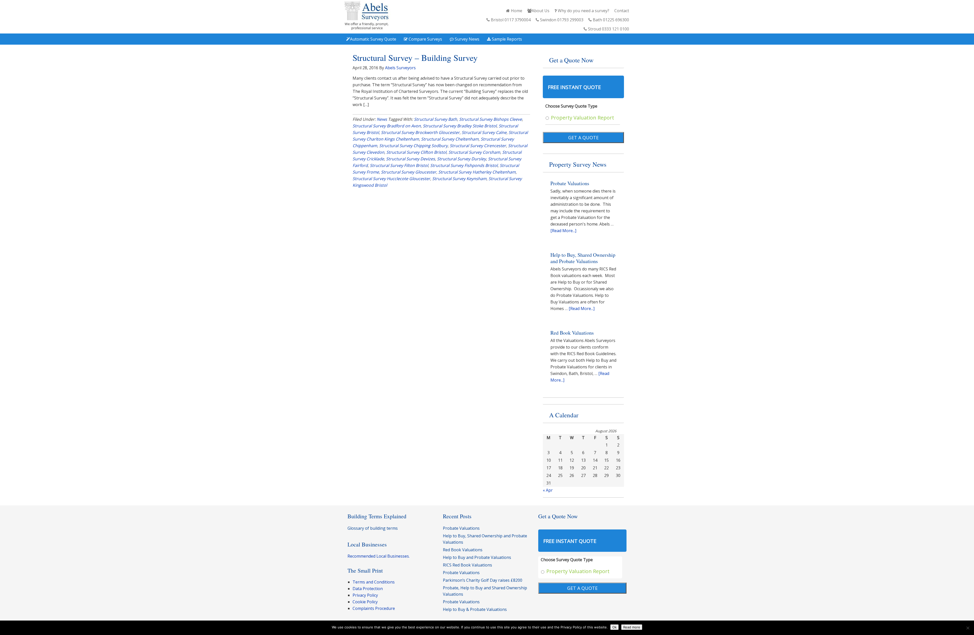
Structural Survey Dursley (461, 159)
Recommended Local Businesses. (378, 556)
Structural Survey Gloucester (408, 172)
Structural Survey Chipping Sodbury (413, 145)
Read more (631, 627)
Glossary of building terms (372, 528)
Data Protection (368, 588)
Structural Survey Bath (435, 119)
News (382, 119)
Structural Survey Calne (484, 132)
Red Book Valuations (572, 332)
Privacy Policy (365, 595)
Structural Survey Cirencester (478, 145)
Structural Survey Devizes (410, 159)
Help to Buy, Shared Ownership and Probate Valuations (582, 258)
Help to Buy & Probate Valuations (475, 609)
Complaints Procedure (374, 608)
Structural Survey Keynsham (459, 178)
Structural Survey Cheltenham (450, 139)
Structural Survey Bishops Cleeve (490, 119)
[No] (967, 627)
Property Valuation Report (582, 117)
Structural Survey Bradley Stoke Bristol (460, 126)
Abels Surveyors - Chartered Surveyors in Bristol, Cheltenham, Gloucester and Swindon (366, 16)
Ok (614, 627)
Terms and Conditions (374, 582)
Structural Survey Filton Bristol (399, 165)
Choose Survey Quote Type (571, 106)
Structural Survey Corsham (474, 152)
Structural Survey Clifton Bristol (416, 152)
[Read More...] (563, 230)
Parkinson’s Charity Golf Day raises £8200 (482, 580)
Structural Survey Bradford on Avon (387, 126)
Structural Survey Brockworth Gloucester (420, 132)
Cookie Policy (365, 602)
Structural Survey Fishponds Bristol (464, 165)
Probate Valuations (569, 183)
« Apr (548, 490)
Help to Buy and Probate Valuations (477, 557)
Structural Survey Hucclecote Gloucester (391, 178)
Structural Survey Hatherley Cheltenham (477, 172)
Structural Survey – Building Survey (415, 57)
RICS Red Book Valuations (467, 565)
